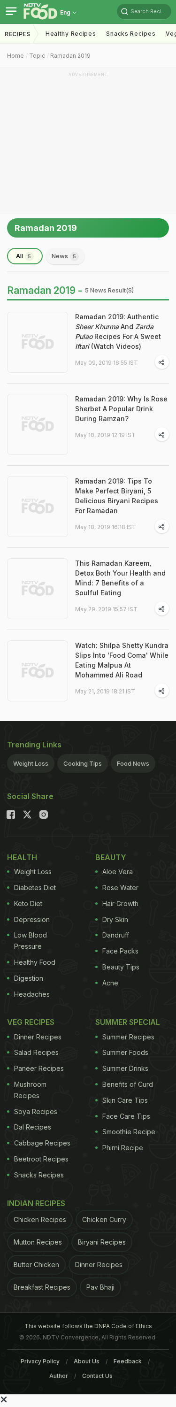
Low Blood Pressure (30, 940)
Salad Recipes (36, 1052)
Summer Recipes (128, 1037)
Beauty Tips (120, 967)
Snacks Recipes (130, 33)
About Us (86, 1361)
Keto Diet (28, 903)
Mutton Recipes (38, 1242)
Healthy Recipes (71, 33)
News (64, 256)
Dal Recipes (32, 1127)
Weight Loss (30, 763)
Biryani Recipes (102, 1242)
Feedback (128, 1361)
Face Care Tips (126, 1116)
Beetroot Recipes (41, 1159)
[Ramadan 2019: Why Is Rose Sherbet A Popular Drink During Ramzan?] (37, 424)
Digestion (28, 978)
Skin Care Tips (125, 1100)
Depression (32, 919)
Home (15, 55)
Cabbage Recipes (42, 1143)
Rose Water (120, 888)
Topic (37, 55)
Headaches (32, 994)
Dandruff (115, 935)
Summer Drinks (125, 1068)
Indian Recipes (36, 1203)
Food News (133, 763)
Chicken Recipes (40, 1219)
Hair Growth (120, 903)
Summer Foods (125, 1052)
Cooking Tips (82, 763)
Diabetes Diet (35, 888)
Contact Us (97, 1375)
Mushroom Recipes (30, 1089)
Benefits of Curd (127, 1084)
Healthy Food (34, 962)
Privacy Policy (40, 1361)
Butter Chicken (36, 1265)
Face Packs (120, 951)
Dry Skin (115, 919)
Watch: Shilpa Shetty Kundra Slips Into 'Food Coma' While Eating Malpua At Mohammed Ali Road (121, 660)
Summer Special (127, 1022)
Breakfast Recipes (42, 1287)
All (23, 256)
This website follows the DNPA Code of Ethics (88, 1326)
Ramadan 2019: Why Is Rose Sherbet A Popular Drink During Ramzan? (121, 409)
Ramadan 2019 (70, 55)
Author (58, 1375)
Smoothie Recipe (128, 1132)
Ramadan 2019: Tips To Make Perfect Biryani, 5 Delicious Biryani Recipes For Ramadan (116, 496)
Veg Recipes (30, 1022)
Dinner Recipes (37, 1037)
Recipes (18, 34)
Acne (110, 983)
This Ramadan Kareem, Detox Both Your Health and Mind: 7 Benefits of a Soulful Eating (120, 578)
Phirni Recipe (122, 1148)
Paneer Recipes (39, 1068)
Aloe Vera (117, 872)
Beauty (110, 857)
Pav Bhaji (100, 1287)
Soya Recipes (35, 1111)
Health (22, 857)
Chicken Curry (104, 1219)
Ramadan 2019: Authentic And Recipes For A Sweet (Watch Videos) (118, 331)
